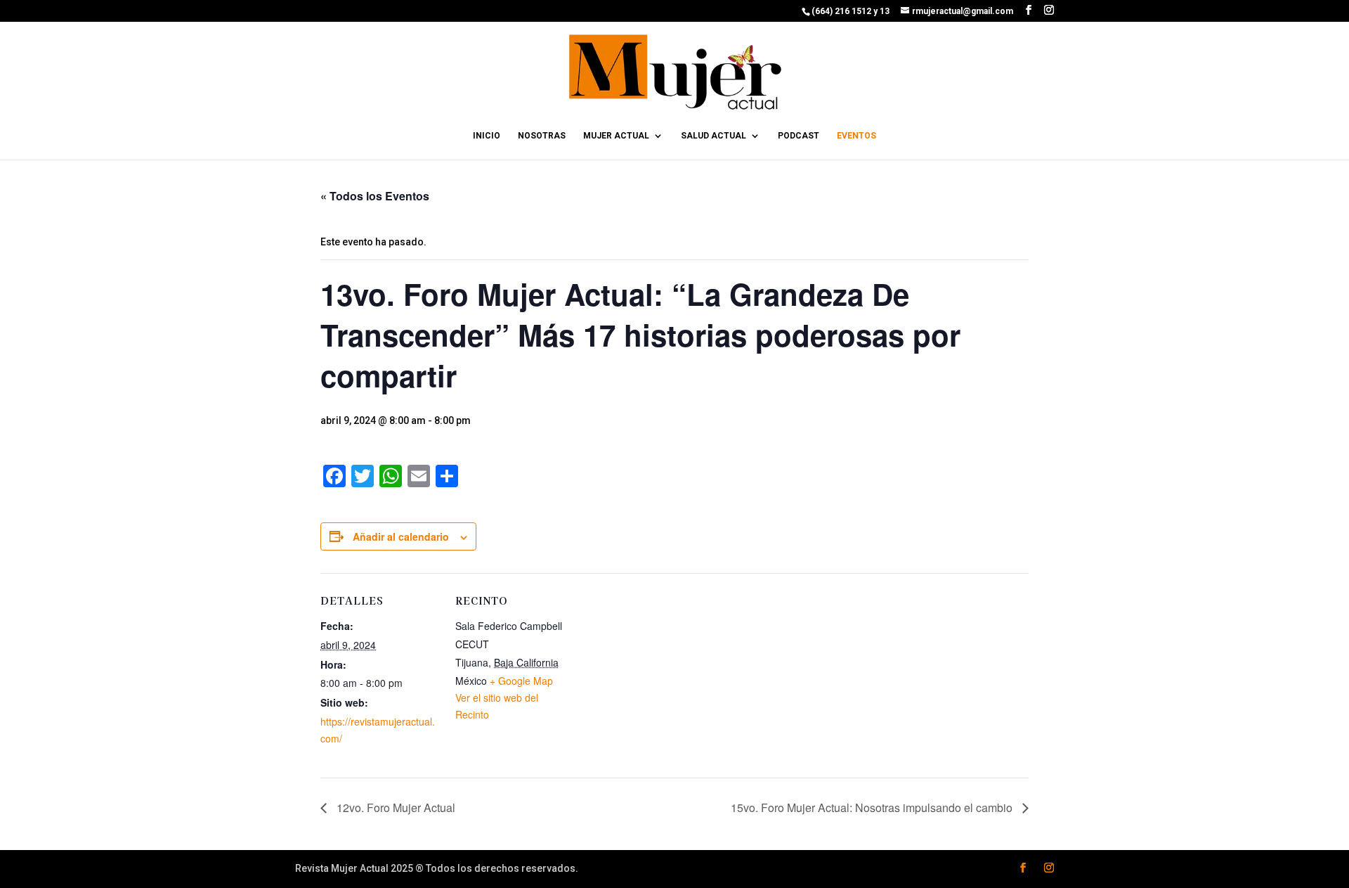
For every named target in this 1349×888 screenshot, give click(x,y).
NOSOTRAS (542, 136)
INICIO (486, 136)
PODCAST (798, 136)
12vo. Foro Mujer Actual (394, 807)
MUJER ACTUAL (616, 136)
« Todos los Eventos (374, 196)
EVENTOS (856, 136)
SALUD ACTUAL (713, 136)
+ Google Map (521, 681)
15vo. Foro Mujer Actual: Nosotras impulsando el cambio (873, 807)
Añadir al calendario (401, 536)
